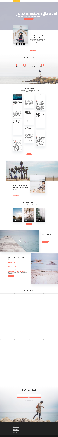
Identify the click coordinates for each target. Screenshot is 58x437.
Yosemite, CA (39, 220)
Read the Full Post (16, 195)
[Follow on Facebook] (17, 44)
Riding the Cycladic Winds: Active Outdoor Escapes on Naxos (17, 102)
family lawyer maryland (15, 426)
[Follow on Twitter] (19, 44)
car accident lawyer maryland (15, 428)
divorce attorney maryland (15, 425)
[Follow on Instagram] (24, 44)
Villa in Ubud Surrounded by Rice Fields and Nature (28, 112)
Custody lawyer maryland (15, 429)
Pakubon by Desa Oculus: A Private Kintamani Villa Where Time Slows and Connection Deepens (40, 133)
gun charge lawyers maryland (15, 431)
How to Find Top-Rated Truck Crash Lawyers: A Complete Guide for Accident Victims (40, 97)
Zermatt (15, 220)
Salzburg (27, 220)
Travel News (19, 104)
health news (16, 104)
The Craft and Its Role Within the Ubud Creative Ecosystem (17, 139)
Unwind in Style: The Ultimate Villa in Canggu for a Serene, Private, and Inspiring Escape (29, 130)
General (14, 104)
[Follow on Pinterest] (21, 44)
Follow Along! (33, 50)
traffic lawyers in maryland (15, 432)
